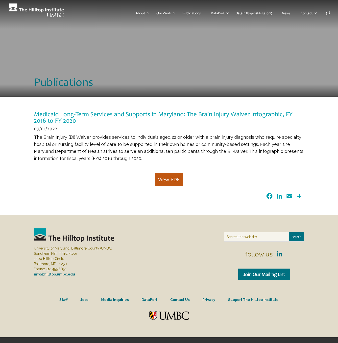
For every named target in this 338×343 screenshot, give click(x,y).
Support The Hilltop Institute (253, 300)
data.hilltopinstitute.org (254, 13)
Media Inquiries (115, 300)
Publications (191, 13)
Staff (63, 300)
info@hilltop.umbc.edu (54, 274)
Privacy (208, 300)
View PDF (169, 179)
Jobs (84, 300)
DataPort (217, 13)
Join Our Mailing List (264, 274)
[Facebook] (269, 196)
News (286, 13)
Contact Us (180, 300)
